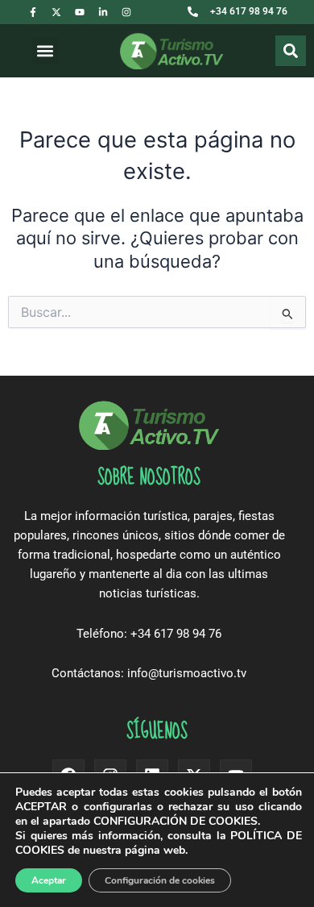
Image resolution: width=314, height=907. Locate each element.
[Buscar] (290, 50)
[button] (45, 51)
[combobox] (269, 50)
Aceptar (48, 880)
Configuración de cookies (160, 880)
